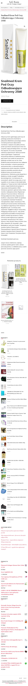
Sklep (20, 678)
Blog (25, 678)
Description (14, 121)
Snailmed (18, 110)
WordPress (19, 683)
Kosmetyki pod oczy (10, 110)
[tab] (14, 121)
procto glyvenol (19, 112)
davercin (6, 112)
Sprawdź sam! (7, 101)
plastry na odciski (12, 112)
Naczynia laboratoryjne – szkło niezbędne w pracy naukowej (13, 544)
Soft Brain (14, 2)
